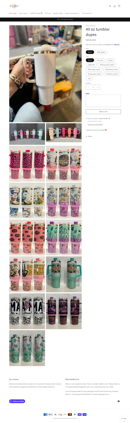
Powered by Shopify (71, 418)
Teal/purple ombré (94, 74)
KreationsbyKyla (61, 418)
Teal (89, 78)
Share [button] (90, 136)
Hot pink (100, 60)
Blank (90, 52)
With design (101, 52)
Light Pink (91, 65)
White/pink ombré (111, 69)
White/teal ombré (94, 69)
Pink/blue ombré (112, 74)
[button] (72, 13)
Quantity (88, 83)
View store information (95, 124)
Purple (110, 60)
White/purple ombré (107, 65)
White (90, 60)
